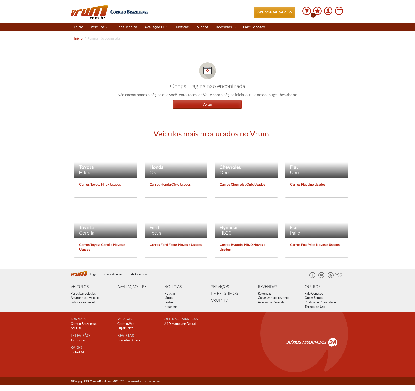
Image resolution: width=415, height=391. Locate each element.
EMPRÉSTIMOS (224, 293)
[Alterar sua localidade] (306, 11)
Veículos (98, 27)
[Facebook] (312, 277)
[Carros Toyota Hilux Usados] (105, 160)
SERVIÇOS (220, 287)
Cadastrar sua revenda (273, 298)
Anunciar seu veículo (85, 298)
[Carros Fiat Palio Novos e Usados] (316, 221)
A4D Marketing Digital (180, 324)
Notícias (183, 27)
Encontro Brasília (129, 340)
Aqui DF (76, 328)
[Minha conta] (328, 11)
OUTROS (312, 287)
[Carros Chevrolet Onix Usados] (246, 160)
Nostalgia (170, 306)
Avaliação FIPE (156, 27)
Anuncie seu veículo (274, 12)
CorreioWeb (125, 324)
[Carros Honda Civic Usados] (176, 160)
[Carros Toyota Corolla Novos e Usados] (105, 221)
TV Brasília (78, 340)
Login (93, 274)
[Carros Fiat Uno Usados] (316, 160)
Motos (168, 298)
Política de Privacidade (320, 302)
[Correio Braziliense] (129, 11)
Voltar (207, 104)
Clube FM (77, 352)
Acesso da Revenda (271, 302)
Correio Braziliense (84, 324)
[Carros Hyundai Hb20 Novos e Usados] (246, 221)
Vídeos (202, 27)
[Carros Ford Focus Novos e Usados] (176, 221)
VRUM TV (219, 300)
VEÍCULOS (80, 287)
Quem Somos (314, 298)
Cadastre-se (113, 274)
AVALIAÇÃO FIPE (131, 287)
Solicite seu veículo (83, 302)
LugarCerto (125, 328)
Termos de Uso (315, 306)
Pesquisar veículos (83, 293)
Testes (168, 302)
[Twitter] (321, 277)
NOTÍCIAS (173, 287)
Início (78, 27)
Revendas (224, 27)
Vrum (89, 12)
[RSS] (335, 277)
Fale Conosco (254, 27)
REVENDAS (267, 287)
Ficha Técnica (126, 27)
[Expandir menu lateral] (339, 11)
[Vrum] (80, 273)
